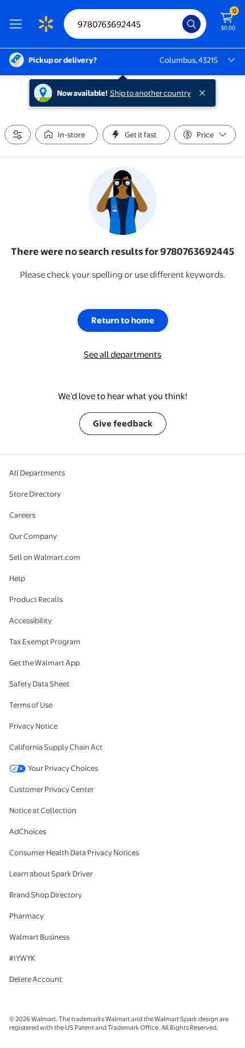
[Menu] (18, 24)
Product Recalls (36, 599)
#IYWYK (22, 957)
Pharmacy (26, 915)
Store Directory (35, 493)
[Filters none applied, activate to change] (18, 134)
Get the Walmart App (44, 662)
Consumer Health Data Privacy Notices (74, 852)
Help (17, 578)
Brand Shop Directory (45, 894)
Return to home (122, 320)
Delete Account (35, 979)
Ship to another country (150, 93)
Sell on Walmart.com (44, 557)
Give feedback (123, 423)
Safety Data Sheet (39, 683)
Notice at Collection (42, 810)
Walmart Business (39, 936)
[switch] (66, 134)
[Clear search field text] (176, 24)
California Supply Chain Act (56, 747)
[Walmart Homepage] (45, 24)
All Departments (37, 472)
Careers (22, 514)
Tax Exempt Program (44, 641)
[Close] (204, 93)
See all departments (122, 354)
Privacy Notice (33, 725)
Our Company (33, 536)
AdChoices (27, 831)
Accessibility (30, 620)
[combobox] (135, 24)
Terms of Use (30, 704)
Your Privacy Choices (63, 768)
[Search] (191, 24)
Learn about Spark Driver (51, 873)
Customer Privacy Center (51, 789)
